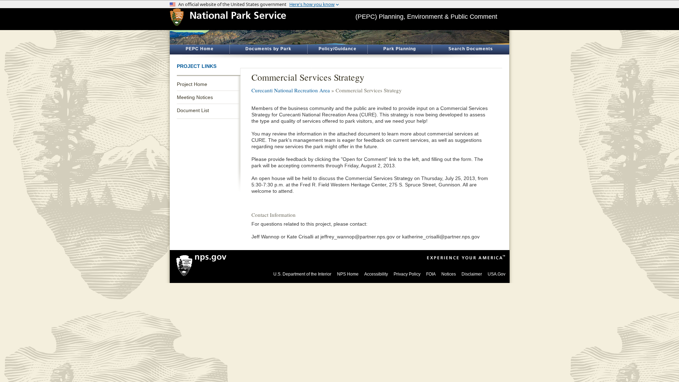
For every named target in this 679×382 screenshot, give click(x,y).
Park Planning (399, 48)
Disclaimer (472, 274)
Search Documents (470, 48)
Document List (193, 110)
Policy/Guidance (337, 48)
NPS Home (348, 274)
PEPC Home (200, 48)
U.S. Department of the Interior (302, 274)
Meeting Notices (195, 97)
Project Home (192, 84)
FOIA (431, 274)
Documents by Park (268, 48)
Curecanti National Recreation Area (290, 90)
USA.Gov (496, 274)
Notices (448, 274)
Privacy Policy (407, 274)
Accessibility (376, 274)
